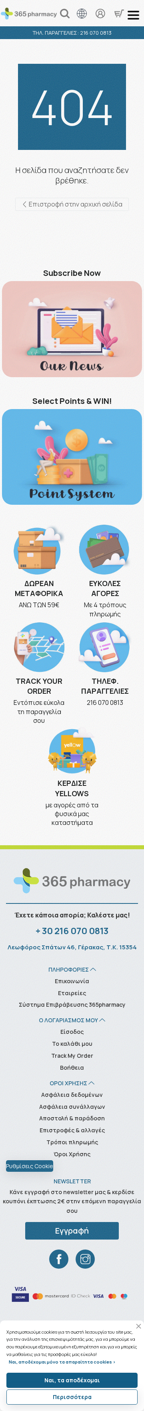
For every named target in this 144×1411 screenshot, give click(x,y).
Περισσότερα (72, 1397)
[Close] (138, 1326)
